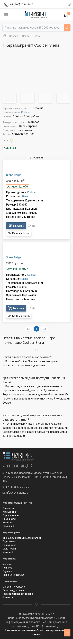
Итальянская (10, 511)
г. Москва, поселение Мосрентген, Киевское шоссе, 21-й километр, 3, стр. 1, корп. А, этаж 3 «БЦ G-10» (36, 477)
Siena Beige (13, 175)
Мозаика (7, 564)
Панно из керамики (13, 574)
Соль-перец (9, 548)
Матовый (8, 552)
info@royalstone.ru (16, 492)
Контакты (8, 597)
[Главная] (4, 36)
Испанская (8, 508)
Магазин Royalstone (14, 586)
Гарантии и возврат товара (18, 593)
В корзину (18, 225)
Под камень (9, 541)
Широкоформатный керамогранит (22, 538)
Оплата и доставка (13, 590)
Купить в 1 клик (21, 233)
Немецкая (8, 526)
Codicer (25, 112)
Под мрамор (9, 545)
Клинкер (7, 567)
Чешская (7, 522)
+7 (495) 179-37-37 (17, 487)
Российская (9, 519)
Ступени (7, 571)
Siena (24, 196)
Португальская (11, 515)
